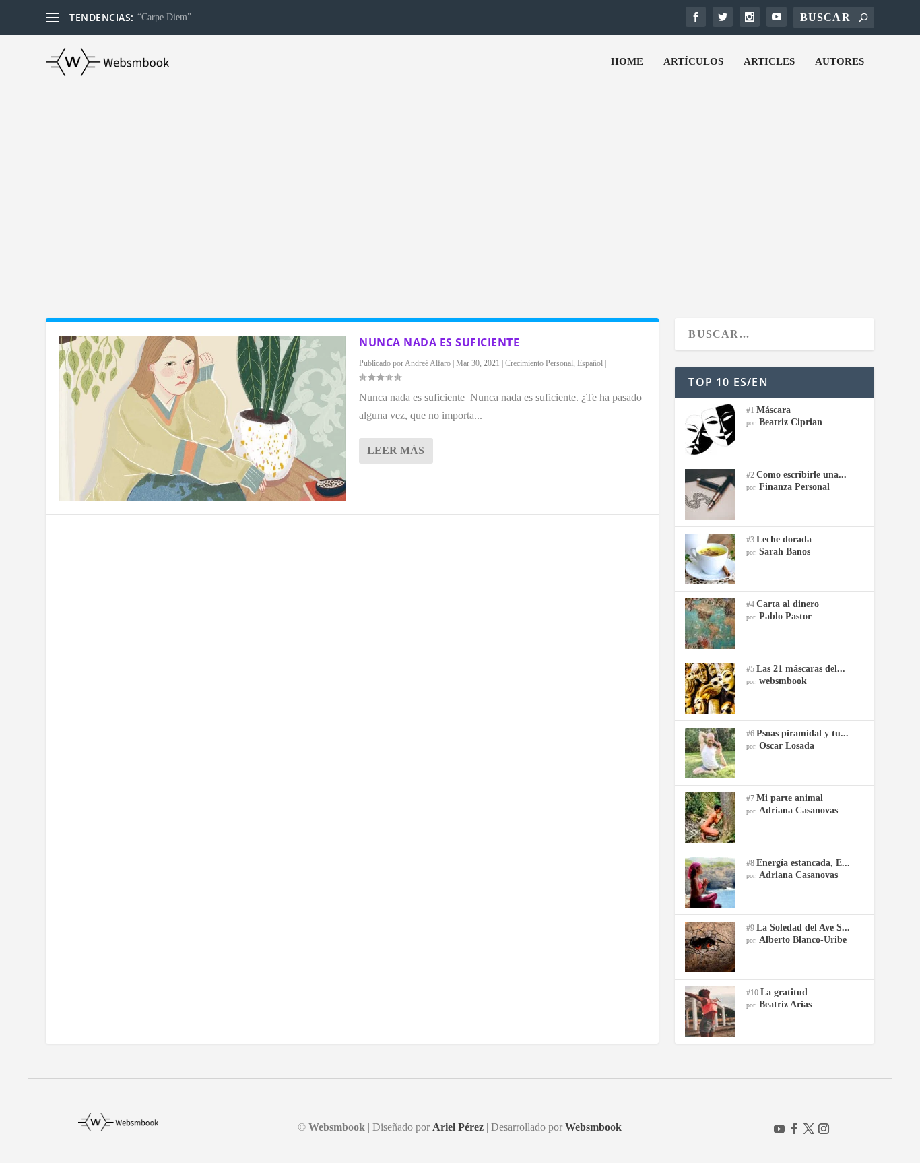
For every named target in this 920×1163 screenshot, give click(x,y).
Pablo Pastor (785, 616)
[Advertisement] (460, 190)
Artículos (693, 61)
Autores (839, 61)
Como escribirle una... (801, 475)
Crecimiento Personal (539, 363)
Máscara (773, 410)
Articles (769, 61)
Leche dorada (784, 539)
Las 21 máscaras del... (800, 669)
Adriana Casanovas (798, 810)
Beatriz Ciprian (790, 422)
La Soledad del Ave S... (803, 927)
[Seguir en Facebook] (794, 1128)
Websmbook (593, 1127)
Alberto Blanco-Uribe (803, 940)
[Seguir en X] (809, 1128)
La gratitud (784, 992)
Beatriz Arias (785, 1004)
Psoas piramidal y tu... (802, 733)
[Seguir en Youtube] (779, 1128)
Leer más (395, 450)
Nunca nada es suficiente (439, 342)
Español (590, 363)
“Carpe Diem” (164, 17)
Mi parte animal (789, 798)
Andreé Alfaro (428, 363)
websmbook (783, 681)
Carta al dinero (787, 604)
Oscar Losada (786, 746)
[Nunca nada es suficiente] (202, 418)
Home (627, 61)
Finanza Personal (794, 487)
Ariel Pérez (458, 1127)
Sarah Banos (784, 551)
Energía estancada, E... (803, 863)
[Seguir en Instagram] (823, 1128)
